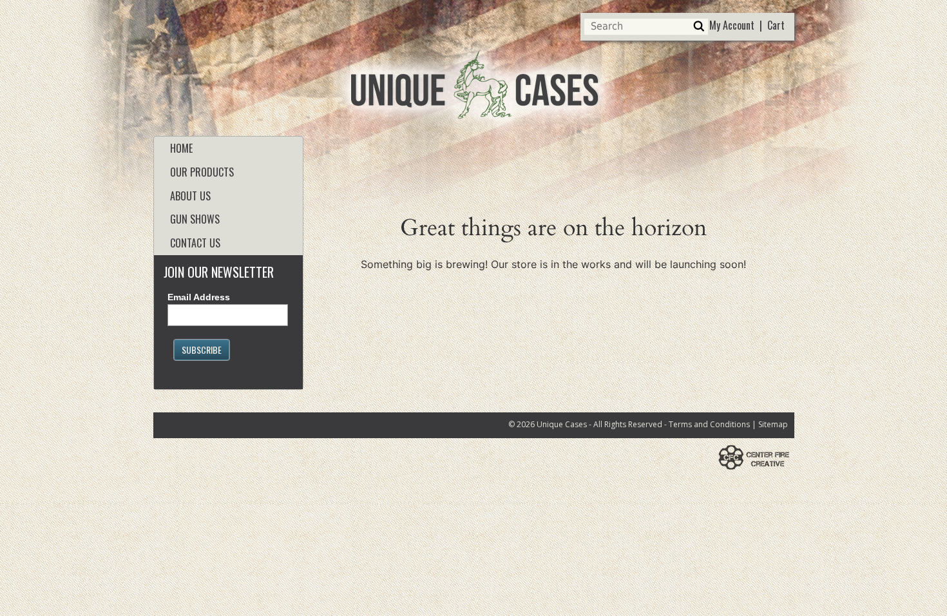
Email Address (198, 297)
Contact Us (195, 243)
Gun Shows (195, 219)
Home (181, 148)
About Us (190, 196)
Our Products (202, 172)
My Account (731, 25)
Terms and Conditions (709, 424)
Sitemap (773, 424)
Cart (776, 25)
